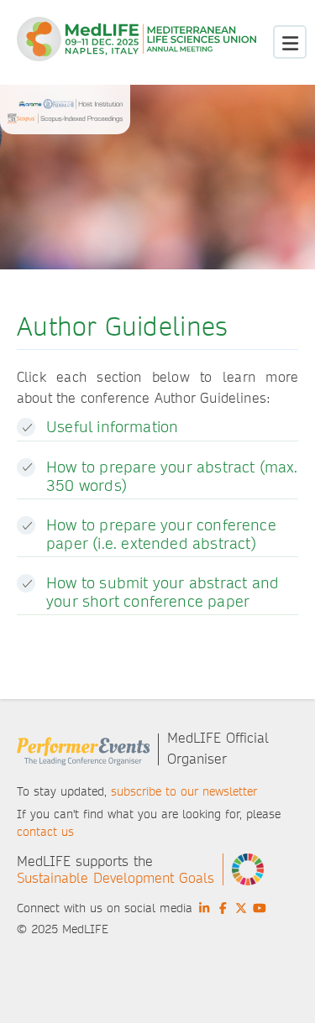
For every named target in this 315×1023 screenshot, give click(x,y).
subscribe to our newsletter (184, 791)
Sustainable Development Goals (115, 878)
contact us (45, 831)
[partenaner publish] (65, 114)
